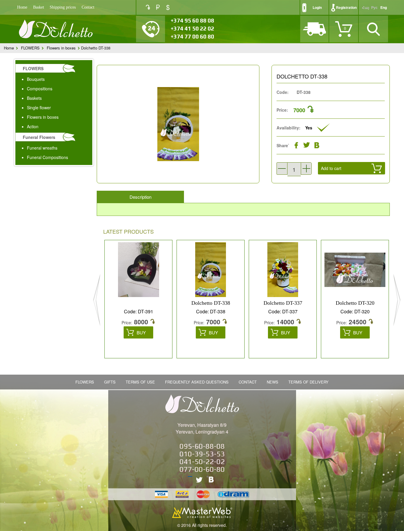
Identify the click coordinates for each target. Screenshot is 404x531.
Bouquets (36, 79)
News (272, 382)
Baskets (34, 98)
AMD (148, 7)
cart (334, 182)
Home (22, 7)
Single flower (39, 107)
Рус (374, 7)
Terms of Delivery (308, 382)
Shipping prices (63, 7)
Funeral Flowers (39, 137)
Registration (346, 7)
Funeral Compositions (47, 157)
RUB (158, 7)
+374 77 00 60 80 (192, 36)
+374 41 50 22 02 (192, 28)
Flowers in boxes (61, 48)
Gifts (110, 382)
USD (168, 7)
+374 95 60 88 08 (192, 20)
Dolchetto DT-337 (283, 303)
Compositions (39, 89)
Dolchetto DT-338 (210, 303)
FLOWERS (30, 48)
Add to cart (331, 168)
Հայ (365, 7)
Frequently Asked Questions (197, 382)
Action (32, 126)
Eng (383, 7)
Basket (38, 7)
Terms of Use (140, 382)
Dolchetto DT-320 (355, 303)
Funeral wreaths (42, 148)
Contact (88, 7)
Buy (141, 332)
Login (317, 7)
